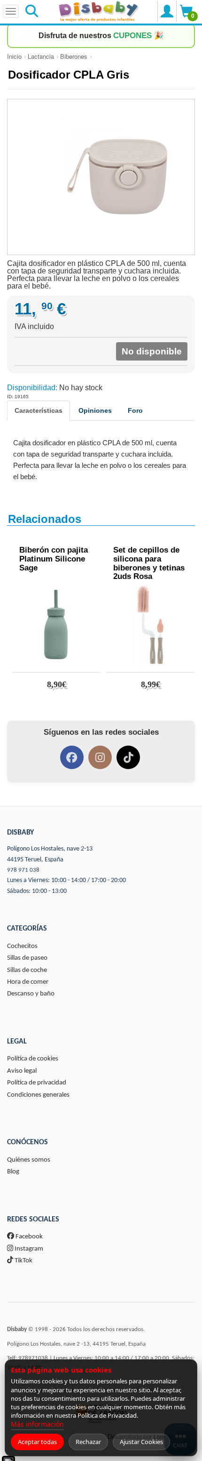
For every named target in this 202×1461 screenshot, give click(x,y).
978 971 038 (23, 870)
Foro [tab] (135, 410)
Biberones (73, 56)
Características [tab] (38, 410)
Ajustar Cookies (141, 1441)
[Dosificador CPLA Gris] (101, 177)
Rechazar (88, 1441)
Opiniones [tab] (95, 410)
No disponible (152, 351)
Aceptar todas (37, 1441)
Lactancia (41, 56)
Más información (37, 1424)
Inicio (14, 56)
